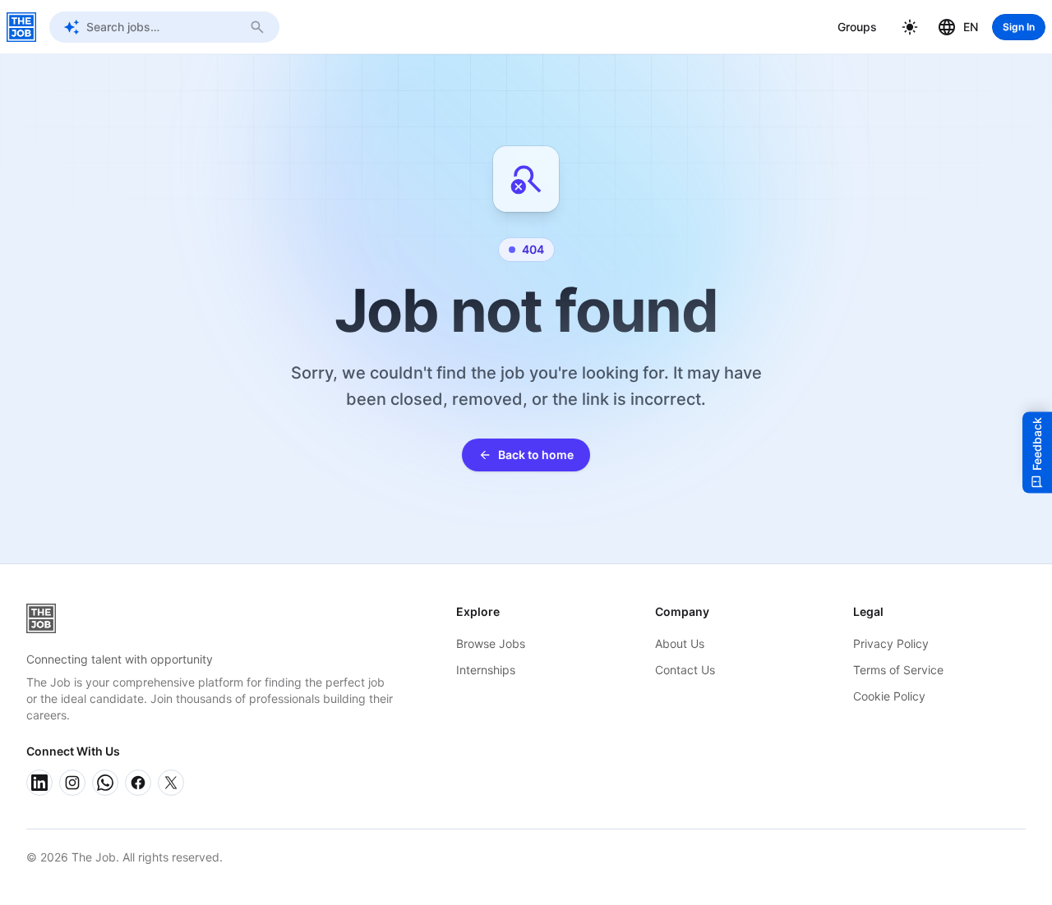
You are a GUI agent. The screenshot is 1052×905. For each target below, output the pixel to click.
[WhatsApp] (105, 782)
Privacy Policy (891, 643)
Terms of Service (898, 670)
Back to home (536, 455)
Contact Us (685, 670)
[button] (910, 27)
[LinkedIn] (39, 782)
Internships (485, 670)
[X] (171, 782)
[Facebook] (138, 782)
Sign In (1019, 27)
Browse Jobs (490, 643)
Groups (857, 27)
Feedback (1037, 444)
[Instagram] (72, 782)
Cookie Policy (889, 696)
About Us (679, 643)
